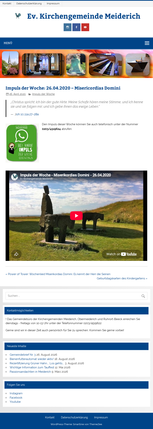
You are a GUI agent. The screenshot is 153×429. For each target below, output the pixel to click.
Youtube (15, 401)
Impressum (53, 3)
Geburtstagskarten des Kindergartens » (122, 278)
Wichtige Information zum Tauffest (32, 367)
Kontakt (7, 3)
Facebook (16, 397)
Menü (8, 43)
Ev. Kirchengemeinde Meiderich (83, 16)
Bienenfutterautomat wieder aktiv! (32, 359)
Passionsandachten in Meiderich (30, 371)
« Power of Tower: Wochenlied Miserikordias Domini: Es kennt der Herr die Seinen (58, 274)
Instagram (16, 393)
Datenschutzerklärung (29, 3)
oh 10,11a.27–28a (27, 114)
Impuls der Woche (43, 94)
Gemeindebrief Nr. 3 (23, 354)
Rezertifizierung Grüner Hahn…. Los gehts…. (37, 363)
